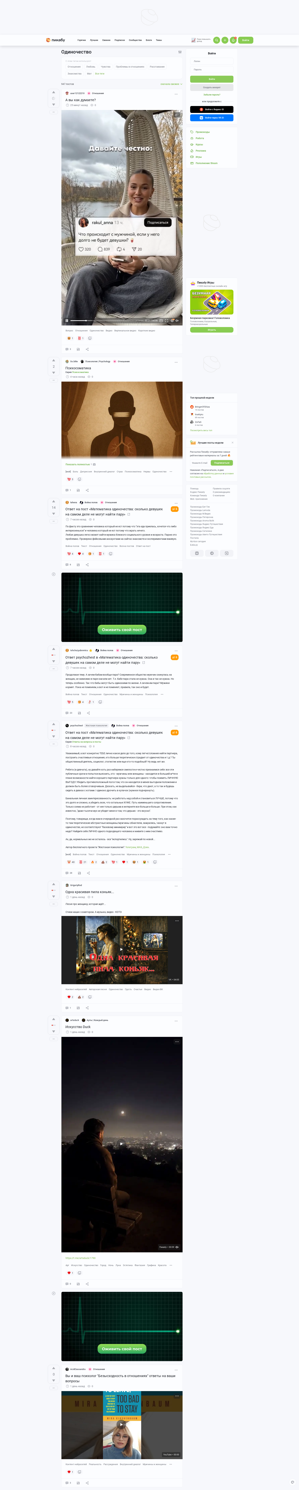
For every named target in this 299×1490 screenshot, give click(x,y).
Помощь (194, 488)
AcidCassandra (77, 1369)
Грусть (128, 989)
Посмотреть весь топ (201, 430)
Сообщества (135, 40)
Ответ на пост (143, 546)
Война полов (72, 546)
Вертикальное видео (125, 330)
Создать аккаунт (211, 87)
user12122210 (77, 93)
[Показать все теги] (171, 471)
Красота (162, 1265)
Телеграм (130, 847)
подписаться (221, 462)
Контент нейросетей (76, 989)
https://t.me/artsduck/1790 (81, 1258)
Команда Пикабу (198, 495)
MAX (139, 847)
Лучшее (94, 40)
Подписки (120, 40)
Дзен (146, 847)
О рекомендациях (221, 492)
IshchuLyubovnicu (79, 650)
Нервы (146, 471)
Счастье (138, 989)
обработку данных (213, 473)
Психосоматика (78, 368)
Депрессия (86, 471)
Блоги (149, 40)
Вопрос (69, 330)
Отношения (81, 330)
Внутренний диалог (104, 471)
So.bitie (74, 361)
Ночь (111, 1265)
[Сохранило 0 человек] (78, 349)
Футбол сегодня (198, 541)
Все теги (99, 73)
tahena (73, 502)
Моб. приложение (198, 499)
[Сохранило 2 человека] (78, 490)
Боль (75, 471)
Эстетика (128, 1265)
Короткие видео (146, 330)
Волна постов (127, 546)
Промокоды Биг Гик (200, 507)
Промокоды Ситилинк (201, 531)
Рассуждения (110, 1464)
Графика (151, 1265)
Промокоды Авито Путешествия (206, 534)
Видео (109, 330)
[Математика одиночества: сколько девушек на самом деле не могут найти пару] (129, 514)
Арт (67, 1265)
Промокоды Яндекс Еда (202, 527)
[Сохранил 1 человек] (78, 1284)
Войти (245, 40)
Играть (212, 329)
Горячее (82, 40)
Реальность (95, 1464)
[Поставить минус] (53, 104)
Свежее (106, 40)
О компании (219, 495)
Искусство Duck (77, 1027)
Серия (77, 372)
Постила (194, 538)
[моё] (68, 471)
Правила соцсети (221, 488)
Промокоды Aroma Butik (202, 520)
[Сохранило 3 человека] (79, 873)
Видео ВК (158, 989)
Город (103, 1265)
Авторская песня (98, 989)
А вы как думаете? (80, 100)
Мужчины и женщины (131, 694)
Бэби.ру (194, 545)
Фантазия (140, 1265)
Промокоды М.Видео (200, 514)
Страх (120, 471)
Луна (118, 1265)
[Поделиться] (87, 349)
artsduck (74, 1020)
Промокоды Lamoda (200, 510)
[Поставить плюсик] (53, 92)
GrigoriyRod (76, 885)
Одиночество (97, 330)
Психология (151, 694)
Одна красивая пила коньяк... (89, 892)
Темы (159, 40)
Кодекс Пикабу (197, 492)
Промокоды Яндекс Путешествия (206, 524)
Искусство (76, 1265)
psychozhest (76, 725)
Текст (84, 546)
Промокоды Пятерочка (201, 517)
